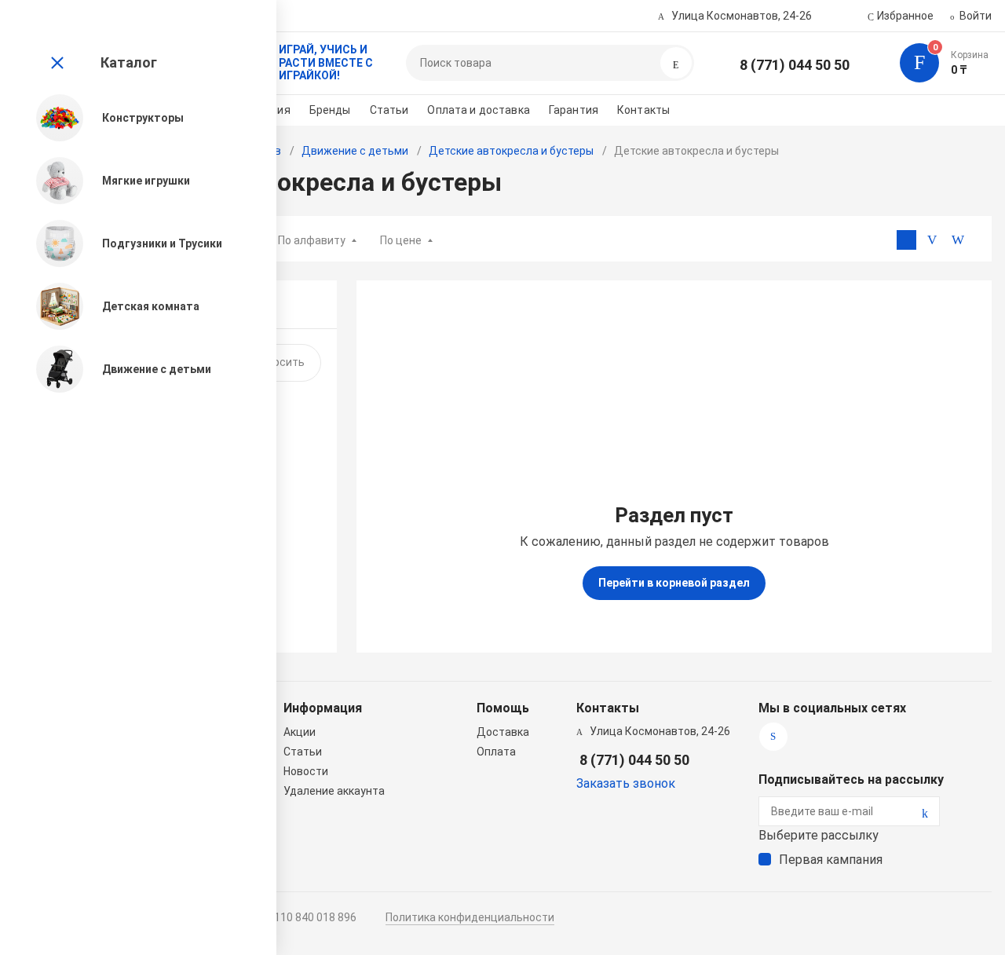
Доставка (503, 732)
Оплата (496, 751)
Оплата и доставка (478, 110)
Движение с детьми (355, 151)
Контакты (643, 110)
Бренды (330, 110)
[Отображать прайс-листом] (958, 240)
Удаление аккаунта (334, 791)
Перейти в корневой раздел (674, 582)
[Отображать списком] (932, 240)
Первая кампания (831, 859)
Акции (299, 732)
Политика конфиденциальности (470, 917)
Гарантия (573, 110)
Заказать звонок (625, 783)
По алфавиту (311, 240)
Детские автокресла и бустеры (511, 151)
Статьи (389, 110)
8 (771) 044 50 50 (795, 65)
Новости (305, 771)
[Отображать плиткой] (906, 240)
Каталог (128, 62)
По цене (401, 240)
